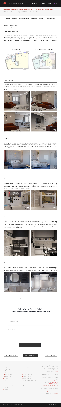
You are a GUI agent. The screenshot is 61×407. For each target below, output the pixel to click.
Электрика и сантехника (29, 383)
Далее (49, 3)
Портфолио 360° (9, 385)
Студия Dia (34, 3)
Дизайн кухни (26, 369)
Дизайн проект (9, 370)
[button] (11, 355)
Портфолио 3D (17, 11)
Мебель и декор (27, 382)
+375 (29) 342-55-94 (53, 383)
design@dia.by (54, 380)
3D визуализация (9, 374)
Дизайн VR (8, 376)
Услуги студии (41, 3)
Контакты (7, 389)
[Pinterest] (55, 404)
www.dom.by (54, 376)
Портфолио (10, 11)
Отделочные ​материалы (29, 380)
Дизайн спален (27, 378)
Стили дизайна (27, 367)
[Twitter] (57, 404)
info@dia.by (55, 382)
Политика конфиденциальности (49, 385)
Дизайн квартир (27, 374)
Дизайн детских (27, 376)
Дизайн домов (27, 372)
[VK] (53, 404)
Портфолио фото (9, 382)
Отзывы (7, 387)
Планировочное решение (12, 372)
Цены (6, 380)
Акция (6, 378)
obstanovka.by (47, 376)
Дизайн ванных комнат (29, 370)
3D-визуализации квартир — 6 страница (29, 11)
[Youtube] (49, 404)
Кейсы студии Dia (27, 385)
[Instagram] (51, 404)
